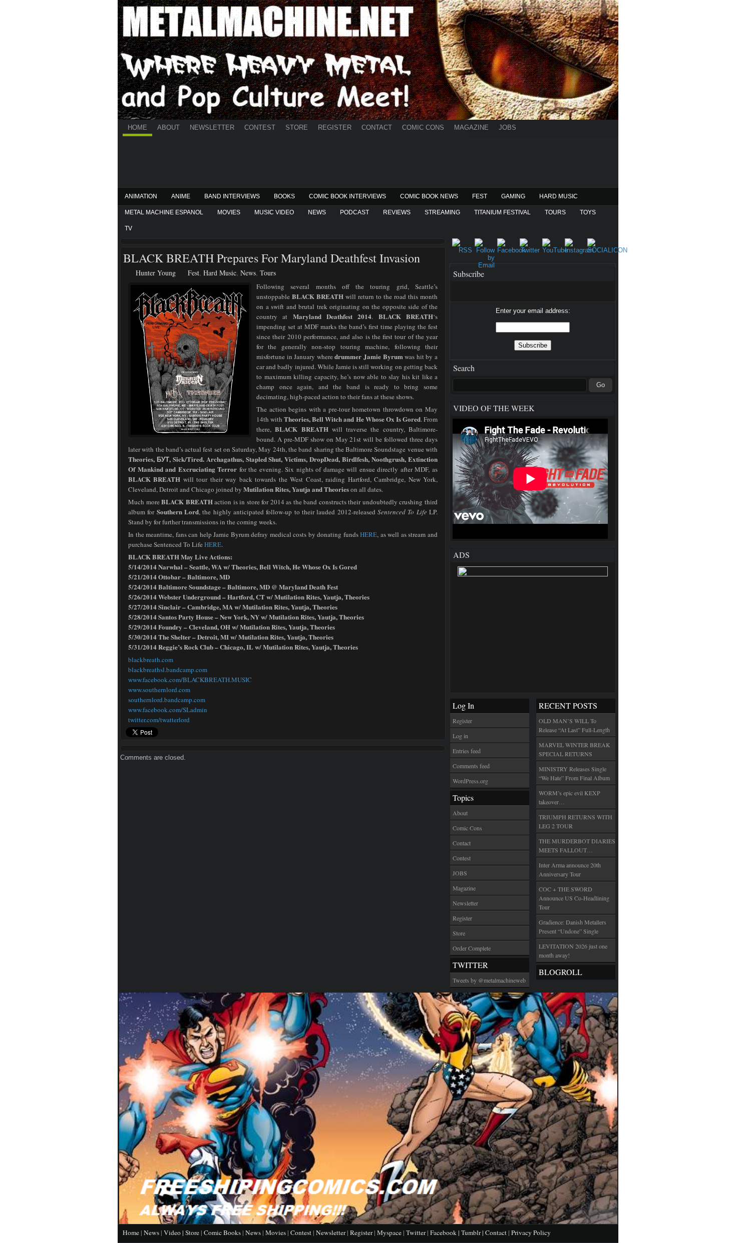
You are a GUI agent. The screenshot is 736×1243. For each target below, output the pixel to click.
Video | (174, 1232)
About (168, 127)
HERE (368, 534)
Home (137, 127)
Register (334, 127)
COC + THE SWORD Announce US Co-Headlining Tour (574, 898)
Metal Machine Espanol (164, 212)
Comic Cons (423, 127)
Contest (259, 127)
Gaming (513, 196)
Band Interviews (232, 196)
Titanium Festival (502, 212)
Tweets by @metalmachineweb (489, 980)
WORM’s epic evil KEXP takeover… (569, 797)
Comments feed (471, 766)
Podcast (354, 212)
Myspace (389, 1232)
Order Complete (472, 948)
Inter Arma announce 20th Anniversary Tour (570, 869)
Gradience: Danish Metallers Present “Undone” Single (572, 926)
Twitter (416, 1232)
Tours (555, 212)
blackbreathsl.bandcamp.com (167, 669)
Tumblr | (473, 1232)
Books (284, 196)
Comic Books (222, 1232)
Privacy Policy (531, 1232)
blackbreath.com (150, 659)
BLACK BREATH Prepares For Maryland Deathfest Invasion (271, 258)
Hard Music (558, 196)
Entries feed (467, 751)
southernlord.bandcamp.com (166, 699)
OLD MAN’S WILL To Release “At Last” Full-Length (574, 725)
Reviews (397, 212)
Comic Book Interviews (347, 196)
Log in (460, 736)
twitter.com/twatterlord (159, 719)
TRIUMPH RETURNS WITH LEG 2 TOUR (575, 821)
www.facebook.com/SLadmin (167, 709)
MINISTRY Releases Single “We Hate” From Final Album (574, 773)
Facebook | (445, 1232)
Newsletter (212, 127)
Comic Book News (429, 196)
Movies (228, 212)
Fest (479, 196)
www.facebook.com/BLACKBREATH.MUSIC (190, 679)
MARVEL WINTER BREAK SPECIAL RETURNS (574, 749)
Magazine (471, 127)
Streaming (442, 212)
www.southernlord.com (159, 689)
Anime (180, 196)
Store (296, 127)
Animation (141, 196)
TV (128, 228)
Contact (376, 127)
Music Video (274, 212)
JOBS (507, 127)
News (317, 212)
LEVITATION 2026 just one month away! (573, 950)
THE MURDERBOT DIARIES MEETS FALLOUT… (577, 845)
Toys (588, 212)
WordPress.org (470, 781)
